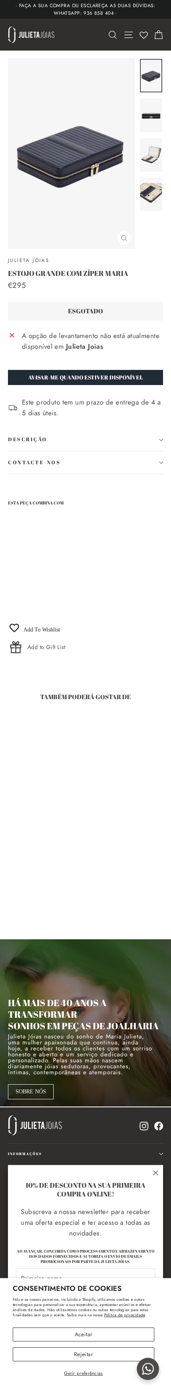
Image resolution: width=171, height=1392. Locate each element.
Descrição (27, 439)
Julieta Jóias (28, 260)
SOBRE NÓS (31, 1092)
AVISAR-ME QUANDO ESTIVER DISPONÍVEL (85, 377)
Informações (25, 1153)
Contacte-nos (34, 462)
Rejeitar (83, 1354)
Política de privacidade (125, 1315)
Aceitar (83, 1334)
